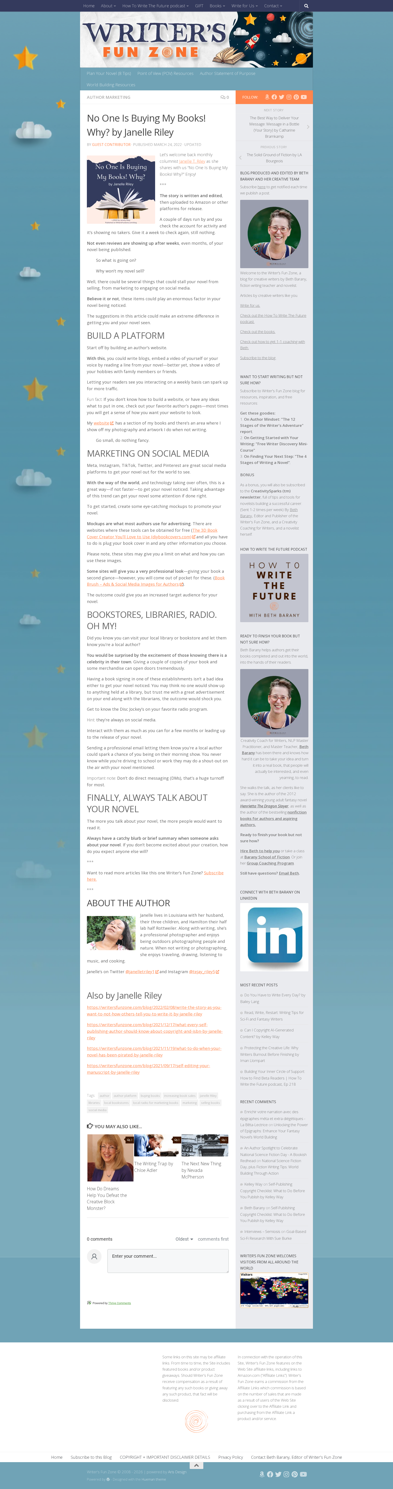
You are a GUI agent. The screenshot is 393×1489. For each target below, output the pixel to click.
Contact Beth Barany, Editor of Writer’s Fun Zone (296, 1457)
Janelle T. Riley (192, 161)
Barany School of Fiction (267, 857)
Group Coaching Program (270, 863)
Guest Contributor (111, 144)
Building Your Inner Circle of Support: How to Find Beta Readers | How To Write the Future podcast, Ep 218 (272, 1078)
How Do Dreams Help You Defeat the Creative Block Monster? (107, 1198)
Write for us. (250, 305)
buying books (150, 1096)
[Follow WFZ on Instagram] (289, 97)
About (106, 5)
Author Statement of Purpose (227, 73)
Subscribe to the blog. (258, 357)
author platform (125, 1096)
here (262, 186)
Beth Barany (254, 1207)
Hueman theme (154, 1479)
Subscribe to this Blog (91, 1457)
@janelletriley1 (140, 971)
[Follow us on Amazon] (267, 97)
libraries (94, 1103)
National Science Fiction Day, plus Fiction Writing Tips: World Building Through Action (270, 1167)
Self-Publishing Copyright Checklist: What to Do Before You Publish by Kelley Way (272, 1190)
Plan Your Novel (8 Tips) (109, 73)
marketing (190, 1103)
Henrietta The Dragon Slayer (264, 806)
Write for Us (243, 5)
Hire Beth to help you (260, 850)
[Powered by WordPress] (108, 1479)
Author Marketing (108, 97)
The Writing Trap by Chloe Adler (153, 1167)
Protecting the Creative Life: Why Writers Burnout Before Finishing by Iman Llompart (269, 1054)
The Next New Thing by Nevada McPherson (201, 1170)
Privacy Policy (230, 1457)
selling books (210, 1103)
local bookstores (116, 1103)
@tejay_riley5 (202, 971)
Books (216, 5)
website (101, 423)
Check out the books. (257, 331)
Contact (271, 5)
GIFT (199, 5)
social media (97, 1110)
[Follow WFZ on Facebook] (274, 97)
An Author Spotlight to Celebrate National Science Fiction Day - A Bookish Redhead (273, 1154)
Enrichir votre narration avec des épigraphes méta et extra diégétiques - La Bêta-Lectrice (272, 1118)
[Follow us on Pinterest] (296, 97)
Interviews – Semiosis (262, 1231)
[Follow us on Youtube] (303, 97)
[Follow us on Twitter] (281, 97)
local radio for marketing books (155, 1103)
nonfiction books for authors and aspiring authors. (273, 818)
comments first (213, 1239)
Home (89, 5)
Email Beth (289, 873)
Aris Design (177, 1471)
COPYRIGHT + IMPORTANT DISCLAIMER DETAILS (165, 1457)
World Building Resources (111, 84)
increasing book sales (180, 1096)
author (104, 1096)
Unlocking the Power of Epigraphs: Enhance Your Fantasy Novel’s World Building (274, 1131)
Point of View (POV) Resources (165, 73)
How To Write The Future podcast (153, 5)
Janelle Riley (208, 1096)
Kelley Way (253, 1184)
